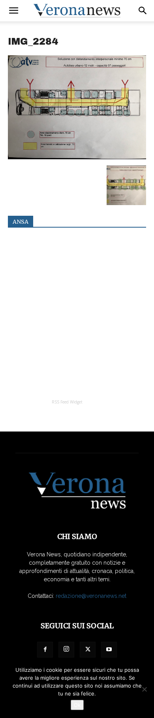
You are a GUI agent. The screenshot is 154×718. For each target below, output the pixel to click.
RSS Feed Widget (67, 402)
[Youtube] (109, 650)
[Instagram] (66, 650)
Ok (77, 705)
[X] (88, 650)
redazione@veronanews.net (91, 596)
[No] (144, 689)
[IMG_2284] (77, 157)
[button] (13, 10)
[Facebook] (45, 650)
